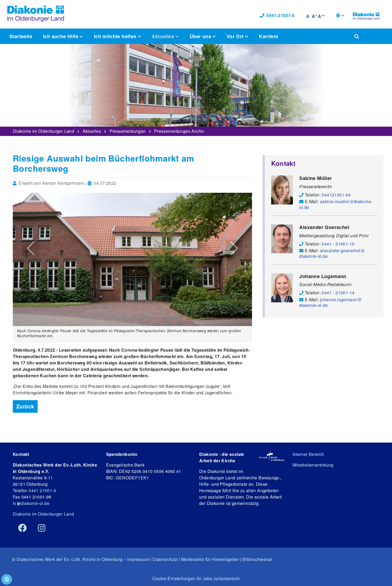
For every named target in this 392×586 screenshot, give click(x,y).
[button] (340, 16)
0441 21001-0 (42, 490)
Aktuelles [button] (163, 36)
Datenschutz (165, 559)
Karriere (268, 36)
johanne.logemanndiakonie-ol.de (328, 302)
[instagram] (41, 528)
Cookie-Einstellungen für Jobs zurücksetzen (196, 578)
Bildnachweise (257, 559)
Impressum (138, 559)
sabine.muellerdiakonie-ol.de (335, 204)
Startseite (20, 36)
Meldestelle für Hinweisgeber (210, 559)
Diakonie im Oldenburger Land (43, 131)
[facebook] (22, 528)
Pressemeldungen (128, 131)
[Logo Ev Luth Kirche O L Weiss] (271, 456)
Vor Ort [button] (236, 36)
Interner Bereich (308, 454)
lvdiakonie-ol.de (31, 503)
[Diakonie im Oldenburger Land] (366, 15)
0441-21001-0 (280, 15)
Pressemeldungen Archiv (179, 131)
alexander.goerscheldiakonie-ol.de (329, 253)
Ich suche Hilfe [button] (61, 36)
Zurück (25, 406)
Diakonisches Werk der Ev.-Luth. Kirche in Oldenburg (69, 559)
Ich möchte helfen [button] (116, 36)
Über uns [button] (201, 36)
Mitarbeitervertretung (313, 465)
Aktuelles (92, 131)
